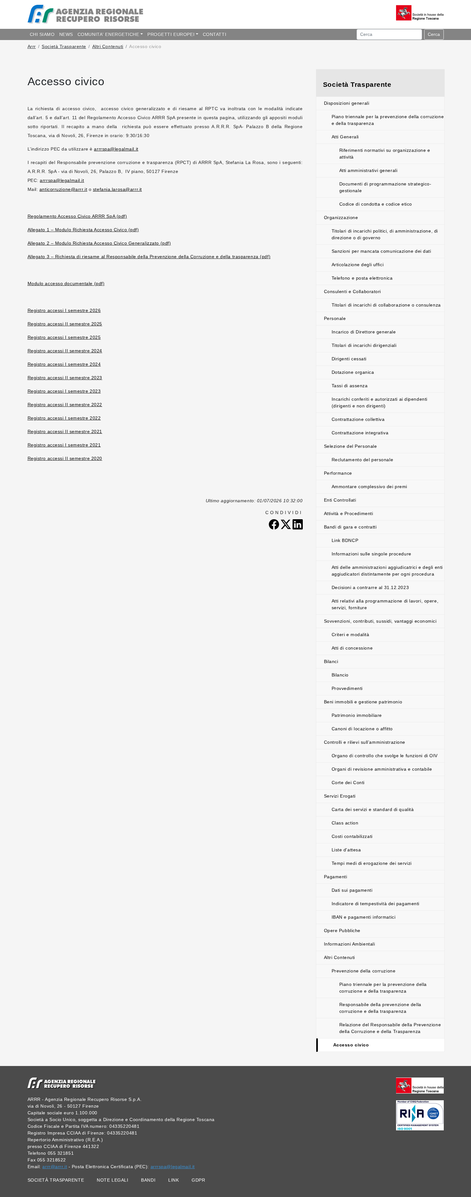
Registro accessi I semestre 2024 (64, 364)
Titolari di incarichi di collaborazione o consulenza (386, 304)
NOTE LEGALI (112, 1180)
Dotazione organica (353, 372)
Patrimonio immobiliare (357, 715)
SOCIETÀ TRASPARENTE (56, 1180)
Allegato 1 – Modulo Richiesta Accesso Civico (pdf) (83, 229)
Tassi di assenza (350, 385)
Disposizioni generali (346, 103)
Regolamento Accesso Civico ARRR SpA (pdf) (77, 216)
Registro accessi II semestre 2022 (65, 404)
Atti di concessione (352, 648)
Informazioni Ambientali (349, 944)
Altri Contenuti (107, 46)
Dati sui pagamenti (352, 890)
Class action (345, 822)
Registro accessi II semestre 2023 (65, 377)
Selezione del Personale (350, 446)
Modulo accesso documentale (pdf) (66, 283)
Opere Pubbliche (342, 930)
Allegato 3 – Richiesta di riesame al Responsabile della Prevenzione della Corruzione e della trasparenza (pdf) (149, 256)
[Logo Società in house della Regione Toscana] (420, 1084)
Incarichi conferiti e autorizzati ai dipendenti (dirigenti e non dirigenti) (379, 402)
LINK (173, 1180)
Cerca (434, 34)
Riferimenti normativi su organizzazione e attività (384, 154)
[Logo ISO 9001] (420, 1115)
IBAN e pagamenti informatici (364, 917)
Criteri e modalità (350, 634)
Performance (338, 473)
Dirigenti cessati (349, 358)
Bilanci (331, 661)
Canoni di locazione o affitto (362, 728)
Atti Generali (345, 136)
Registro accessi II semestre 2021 (65, 431)
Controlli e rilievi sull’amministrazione (364, 742)
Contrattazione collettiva (358, 419)
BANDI (148, 1180)
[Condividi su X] (287, 524)
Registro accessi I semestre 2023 (64, 391)
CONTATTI (214, 34)
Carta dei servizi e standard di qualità (373, 809)
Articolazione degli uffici (358, 264)
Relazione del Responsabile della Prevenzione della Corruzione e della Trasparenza (390, 1028)
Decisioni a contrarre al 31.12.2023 (370, 587)
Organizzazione (341, 217)
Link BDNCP (345, 540)
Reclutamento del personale (362, 459)
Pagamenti (335, 876)
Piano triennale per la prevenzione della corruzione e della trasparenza (388, 120)
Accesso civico (351, 1044)
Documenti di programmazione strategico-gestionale (385, 187)
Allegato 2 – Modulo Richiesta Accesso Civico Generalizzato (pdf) (99, 243)
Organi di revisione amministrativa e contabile (382, 769)
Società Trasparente (64, 46)
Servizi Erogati (340, 796)
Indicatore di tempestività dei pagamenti (375, 903)
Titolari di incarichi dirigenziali (364, 345)
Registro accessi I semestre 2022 (64, 418)
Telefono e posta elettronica (362, 278)
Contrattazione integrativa (360, 432)
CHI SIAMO (42, 34)
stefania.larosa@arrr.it (117, 189)
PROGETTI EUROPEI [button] (170, 34)
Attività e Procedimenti (348, 513)
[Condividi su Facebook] (275, 524)
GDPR (198, 1180)
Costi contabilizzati (352, 836)
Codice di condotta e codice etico (375, 204)
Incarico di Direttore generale (364, 331)
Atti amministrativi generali (368, 170)
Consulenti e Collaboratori (352, 291)
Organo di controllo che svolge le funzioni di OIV (385, 755)
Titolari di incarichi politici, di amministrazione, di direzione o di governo (385, 234)
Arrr (32, 46)
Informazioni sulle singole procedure (371, 553)
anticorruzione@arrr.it (63, 189)
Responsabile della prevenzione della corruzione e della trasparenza (380, 1008)
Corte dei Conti (348, 782)
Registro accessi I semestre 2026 (64, 310)
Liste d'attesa (346, 849)
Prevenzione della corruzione (364, 970)
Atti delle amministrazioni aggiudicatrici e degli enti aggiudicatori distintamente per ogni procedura (387, 571)
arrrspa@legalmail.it (116, 149)
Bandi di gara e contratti (350, 526)
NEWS (66, 34)
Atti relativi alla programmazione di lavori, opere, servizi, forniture (385, 604)
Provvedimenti (347, 688)
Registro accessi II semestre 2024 (65, 350)
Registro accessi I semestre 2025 (64, 337)
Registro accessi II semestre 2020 (65, 458)
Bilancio (340, 674)
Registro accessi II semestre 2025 (65, 323)
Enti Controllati (340, 500)
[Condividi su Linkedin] (298, 524)
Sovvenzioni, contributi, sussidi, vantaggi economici (380, 621)
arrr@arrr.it (54, 1166)
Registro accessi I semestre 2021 (64, 444)
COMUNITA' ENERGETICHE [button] (108, 34)
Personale (335, 318)
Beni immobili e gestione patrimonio (363, 701)
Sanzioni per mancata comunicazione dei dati (381, 251)
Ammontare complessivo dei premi (369, 486)
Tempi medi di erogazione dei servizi (372, 863)
